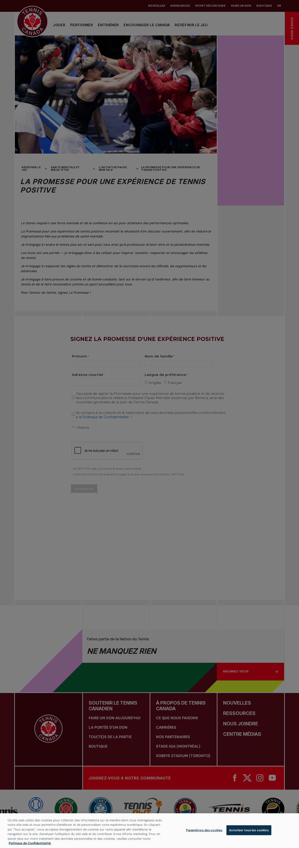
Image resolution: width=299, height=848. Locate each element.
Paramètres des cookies (204, 830)
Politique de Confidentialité (30, 843)
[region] (149, 830)
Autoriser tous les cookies (249, 830)
